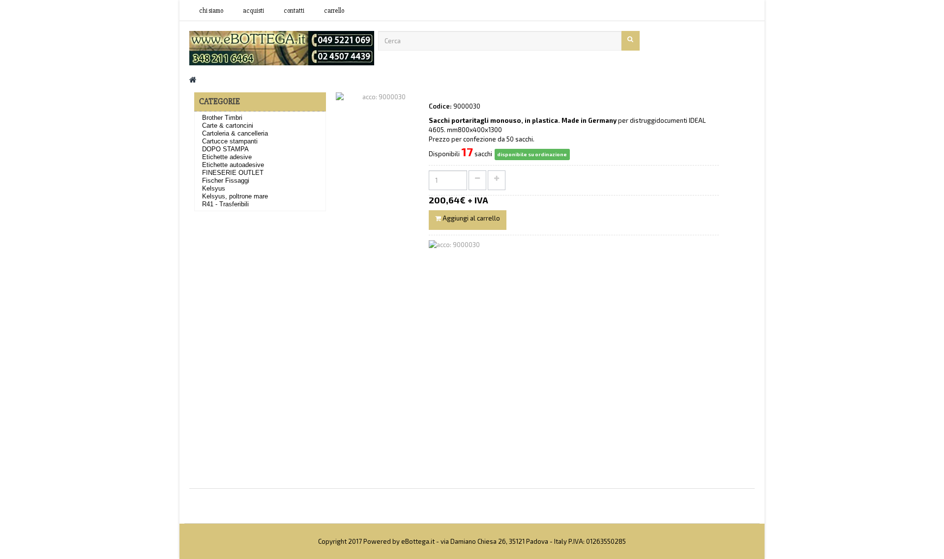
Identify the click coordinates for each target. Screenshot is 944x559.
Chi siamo (211, 11)
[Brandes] (281, 47)
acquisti (253, 11)
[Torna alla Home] (193, 79)
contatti (294, 11)
